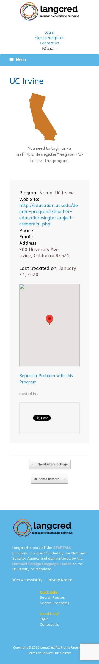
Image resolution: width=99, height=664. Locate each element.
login (56, 148)
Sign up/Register (49, 38)
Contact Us (49, 43)
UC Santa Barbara (49, 479)
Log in (50, 32)
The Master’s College (50, 464)
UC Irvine (27, 81)
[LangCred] (49, 11)
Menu (21, 60)
